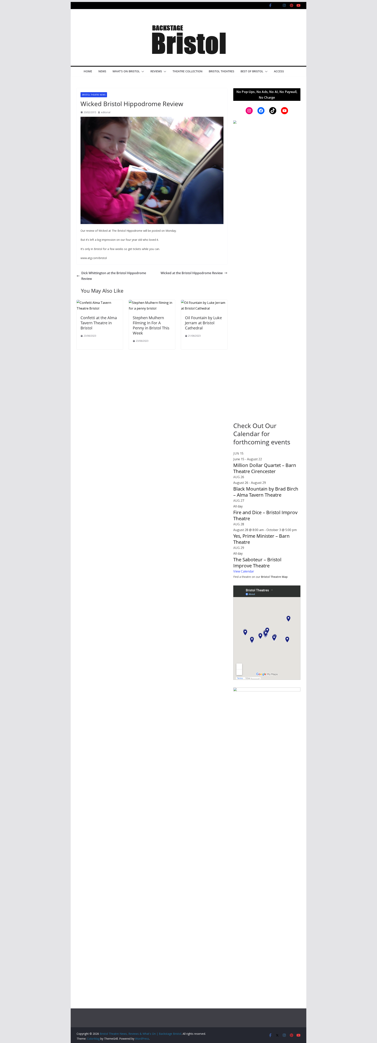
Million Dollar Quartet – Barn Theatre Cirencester (264, 468)
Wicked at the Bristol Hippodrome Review (192, 273)
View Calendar (243, 571)
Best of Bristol (252, 71)
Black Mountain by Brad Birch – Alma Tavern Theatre (265, 491)
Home (88, 71)
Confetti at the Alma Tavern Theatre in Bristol (99, 323)
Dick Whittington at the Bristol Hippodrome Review (113, 276)
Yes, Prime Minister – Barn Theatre (261, 539)
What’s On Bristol (126, 71)
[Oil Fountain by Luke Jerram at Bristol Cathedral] (204, 302)
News (102, 71)
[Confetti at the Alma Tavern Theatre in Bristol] (100, 302)
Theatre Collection (187, 71)
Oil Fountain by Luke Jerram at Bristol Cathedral (203, 323)
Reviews (156, 71)
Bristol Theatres (221, 71)
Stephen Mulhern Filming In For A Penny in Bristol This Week (151, 325)
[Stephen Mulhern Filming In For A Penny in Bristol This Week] (152, 302)
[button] (142, 71)
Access (279, 71)
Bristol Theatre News (93, 94)
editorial (105, 112)
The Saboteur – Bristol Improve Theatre (257, 562)
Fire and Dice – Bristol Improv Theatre (265, 515)
